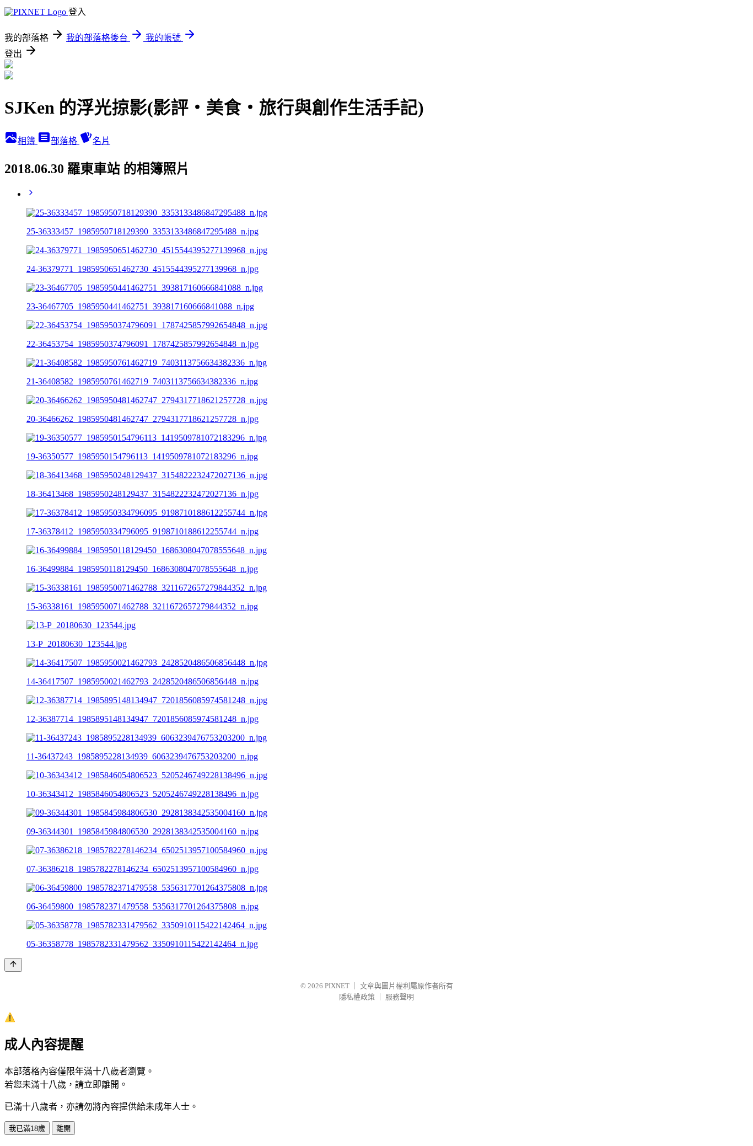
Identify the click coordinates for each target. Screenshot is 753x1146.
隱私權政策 (357, 997)
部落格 (65, 141)
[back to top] (13, 965)
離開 (63, 1128)
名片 (101, 141)
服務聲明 (399, 997)
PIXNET (337, 986)
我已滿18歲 (27, 1128)
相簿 (27, 141)
